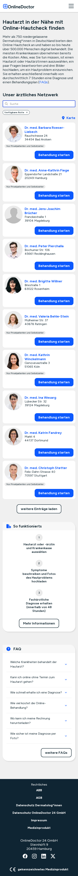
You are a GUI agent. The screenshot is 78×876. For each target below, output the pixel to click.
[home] (18, 6)
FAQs (43, 82)
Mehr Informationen (39, 623)
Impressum (39, 820)
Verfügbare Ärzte (14, 112)
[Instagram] (34, 856)
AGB (39, 797)
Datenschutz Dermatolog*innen (39, 805)
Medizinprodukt (39, 828)
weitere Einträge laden (39, 509)
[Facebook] (25, 856)
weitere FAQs (56, 753)
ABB (39, 790)
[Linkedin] (43, 856)
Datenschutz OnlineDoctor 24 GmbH (39, 813)
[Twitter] (53, 856)
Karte (70, 118)
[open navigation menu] (71, 6)
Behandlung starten (54, 155)
